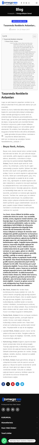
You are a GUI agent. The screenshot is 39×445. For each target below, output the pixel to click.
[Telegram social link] (22, 384)
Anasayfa (10, 13)
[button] (4, 441)
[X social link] (8, 384)
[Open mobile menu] (37, 3)
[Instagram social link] (24, 2)
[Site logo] (9, 3)
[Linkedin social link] (26, 2)
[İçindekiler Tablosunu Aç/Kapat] (33, 36)
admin (14, 29)
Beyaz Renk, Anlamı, (12, 41)
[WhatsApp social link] (29, 2)
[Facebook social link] (21, 2)
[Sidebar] (2, 135)
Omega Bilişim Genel (24, 13)
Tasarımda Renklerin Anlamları (13, 39)
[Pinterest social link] (13, 384)
